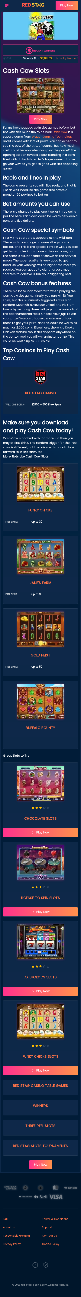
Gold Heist (40, 655)
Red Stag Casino (40, 393)
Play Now (66, 5)
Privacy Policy (12, 1244)
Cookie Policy (50, 1244)
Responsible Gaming (16, 1236)
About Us (9, 1227)
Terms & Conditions (55, 1219)
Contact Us (49, 1236)
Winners (40, 1105)
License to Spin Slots (40, 897)
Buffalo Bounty (40, 727)
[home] (33, 8)
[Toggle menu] (7, 5)
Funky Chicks (40, 510)
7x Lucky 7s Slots (40, 977)
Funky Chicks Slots (40, 1056)
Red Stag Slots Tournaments (40, 1145)
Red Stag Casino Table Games (40, 1085)
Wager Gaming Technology (52, 136)
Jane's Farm (40, 582)
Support (47, 1227)
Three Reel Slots (40, 1125)
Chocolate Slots (40, 818)
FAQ (5, 1219)
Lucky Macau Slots (53, 58)
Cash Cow (60, 132)
